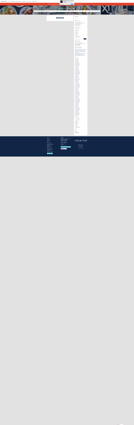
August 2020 (77, 95)
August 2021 (77, 87)
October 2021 (77, 86)
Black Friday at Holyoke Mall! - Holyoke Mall (80, 49)
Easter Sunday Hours (77, 25)
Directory (48, 138)
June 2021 (77, 89)
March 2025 (77, 69)
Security (48, 150)
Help (47, 141)
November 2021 (78, 85)
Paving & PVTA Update (78, 24)
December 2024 (78, 72)
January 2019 (77, 107)
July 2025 (77, 66)
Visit (48, 137)
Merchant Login (49, 149)
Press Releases (49, 145)
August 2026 (77, 59)
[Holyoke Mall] (80, 140)
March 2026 (77, 62)
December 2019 (78, 99)
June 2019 (77, 104)
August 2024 (77, 74)
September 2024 (78, 73)
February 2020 (78, 98)
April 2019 (77, 105)
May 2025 (77, 68)
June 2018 (77, 111)
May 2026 (77, 61)
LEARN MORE (84, 4)
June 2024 (77, 76)
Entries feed (76, 131)
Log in (75, 130)
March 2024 (77, 76)
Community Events (78, 28)
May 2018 (77, 112)
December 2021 (78, 84)
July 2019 (77, 103)
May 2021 (77, 90)
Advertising (49, 146)
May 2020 (77, 97)
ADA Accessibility (50, 148)
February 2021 (78, 91)
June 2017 (77, 115)
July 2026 (77, 60)
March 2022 (77, 83)
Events (76, 31)
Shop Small (77, 126)
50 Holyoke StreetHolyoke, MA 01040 (80, 145)
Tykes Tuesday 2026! (77, 23)
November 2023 (78, 77)
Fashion (77, 122)
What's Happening (78, 36)
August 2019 (77, 102)
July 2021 (77, 88)
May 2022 (77, 81)
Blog (48, 142)
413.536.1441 (80, 146)
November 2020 (78, 94)
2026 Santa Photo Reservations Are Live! (80, 43)
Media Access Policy (50, 151)
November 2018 (78, 108)
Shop (76, 35)
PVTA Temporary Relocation (78, 22)
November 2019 (78, 100)
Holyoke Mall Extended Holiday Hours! (80, 52)
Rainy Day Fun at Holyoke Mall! (80, 56)
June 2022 (77, 80)
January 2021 (77, 92)
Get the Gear (77, 32)
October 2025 (77, 65)
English (63, 148)
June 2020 (77, 96)
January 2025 (77, 71)
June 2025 (77, 67)
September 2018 (78, 109)
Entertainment (77, 30)
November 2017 (78, 113)
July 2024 (77, 75)
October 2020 (77, 94)
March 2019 (77, 106)
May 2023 (77, 78)
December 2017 (78, 112)
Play (76, 34)
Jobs (48, 147)
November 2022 (78, 79)
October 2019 (77, 101)
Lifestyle (77, 33)
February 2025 (78, 70)
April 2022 (77, 82)
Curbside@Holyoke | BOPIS (80, 53)
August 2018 (77, 110)
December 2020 (78, 93)
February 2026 (78, 63)
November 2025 (78, 64)
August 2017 (77, 114)
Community (49, 140)
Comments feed (77, 132)
